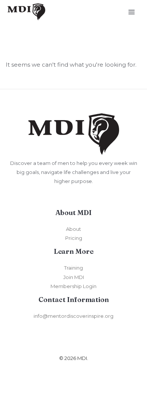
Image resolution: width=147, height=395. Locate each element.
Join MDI (73, 277)
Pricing (73, 238)
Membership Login (73, 286)
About (73, 229)
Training (73, 268)
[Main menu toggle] (132, 12)
